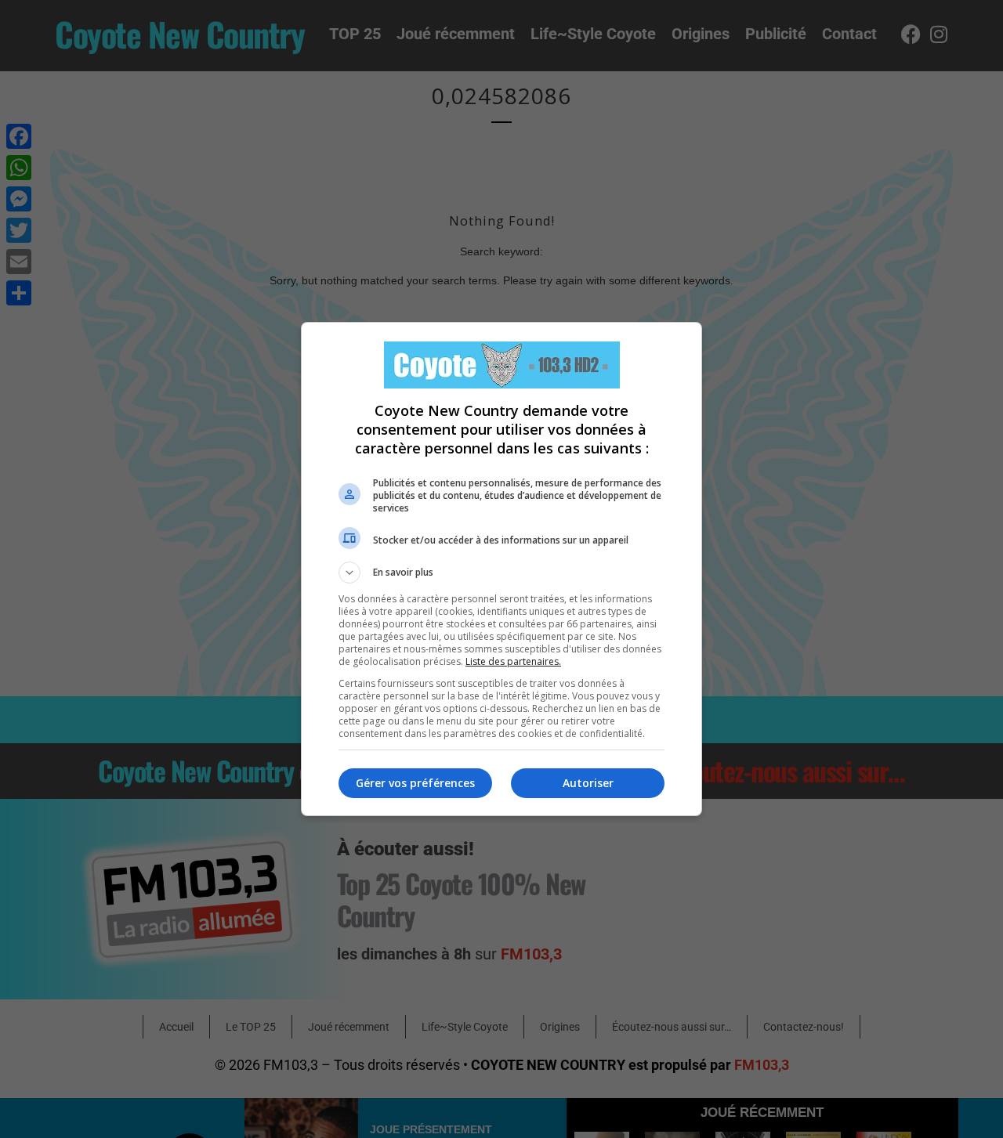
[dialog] (501, 569)
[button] (501, 572)
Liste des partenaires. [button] (513, 661)
